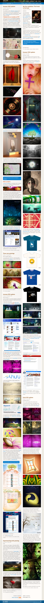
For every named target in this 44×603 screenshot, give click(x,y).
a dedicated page (14, 459)
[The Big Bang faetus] (32, 170)
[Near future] (12, 403)
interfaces (12, 250)
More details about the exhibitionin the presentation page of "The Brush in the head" (31, 42)
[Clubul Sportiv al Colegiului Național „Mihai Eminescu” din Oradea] (32, 389)
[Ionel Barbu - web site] (32, 352)
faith (25, 393)
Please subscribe (15, 597)
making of (32, 1)
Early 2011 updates (28, 397)
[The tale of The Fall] (32, 144)
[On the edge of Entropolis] (32, 227)
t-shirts (39, 393)
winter (37, 587)
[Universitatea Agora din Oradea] (12, 246)
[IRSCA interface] (12, 350)
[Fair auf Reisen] (12, 487)
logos (13, 536)
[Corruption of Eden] (12, 288)
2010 (15, 302)
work (23, 1)
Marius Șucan (5, 1)
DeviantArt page (27, 34)
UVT (38, 37)
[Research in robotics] (12, 413)
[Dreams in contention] (12, 190)
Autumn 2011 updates (9, 294)
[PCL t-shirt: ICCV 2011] (32, 302)
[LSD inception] (12, 448)
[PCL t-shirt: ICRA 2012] (32, 250)
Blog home (12, 3)
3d (6, 250)
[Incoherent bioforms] (32, 484)
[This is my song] (12, 115)
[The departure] (32, 507)
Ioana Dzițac (15, 358)
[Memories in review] (32, 157)
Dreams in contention (7, 183)
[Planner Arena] (32, 370)
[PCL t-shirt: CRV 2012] (32, 285)
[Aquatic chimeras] (32, 212)
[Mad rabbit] (12, 436)
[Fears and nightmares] (12, 276)
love (9, 592)
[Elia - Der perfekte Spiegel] (12, 225)
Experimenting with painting (11, 540)
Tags (40, 3)
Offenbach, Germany (14, 10)
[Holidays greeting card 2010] (32, 533)
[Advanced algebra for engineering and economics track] (32, 433)
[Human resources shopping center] (32, 203)
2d (5, 250)
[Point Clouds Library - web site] (12, 318)
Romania (16, 227)
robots (37, 393)
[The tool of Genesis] (12, 157)
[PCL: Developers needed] (32, 310)
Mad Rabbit (19, 415)
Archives (37, 3)
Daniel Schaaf (8, 14)
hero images (28, 393)
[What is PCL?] (32, 317)
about (39, 1)
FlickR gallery (37, 33)
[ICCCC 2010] (12, 333)
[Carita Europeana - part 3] (12, 59)
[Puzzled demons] (32, 579)
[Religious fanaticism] (32, 94)
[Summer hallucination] (32, 473)
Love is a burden (13, 574)
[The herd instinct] (12, 96)
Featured (29, 3)
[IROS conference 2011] (12, 393)
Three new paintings (8, 253)
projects (27, 1)
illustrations (10, 536)
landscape (7, 592)
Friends (23, 3)
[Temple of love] (12, 85)
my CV (9, 535)
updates (18, 250)
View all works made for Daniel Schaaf (11, 462)
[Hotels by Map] (12, 510)
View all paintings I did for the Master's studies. (11, 178)
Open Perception (36, 229)
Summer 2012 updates (29, 52)
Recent (33, 3)
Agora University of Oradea (8, 227)
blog (21, 1)
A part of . (5, 602)
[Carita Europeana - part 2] (12, 48)
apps (36, 1)
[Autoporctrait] (32, 194)
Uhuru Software (6, 359)
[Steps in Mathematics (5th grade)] (32, 447)
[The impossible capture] (12, 128)
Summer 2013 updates (9, 6)
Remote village (16, 551)
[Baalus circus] (12, 427)
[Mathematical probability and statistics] (32, 420)
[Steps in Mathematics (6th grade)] (12, 372)
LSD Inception (7, 417)
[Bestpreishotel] (12, 532)
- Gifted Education (16, 303)
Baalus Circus (14, 415)
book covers (8, 250)
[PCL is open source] (32, 325)
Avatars (26, 3)
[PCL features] (32, 333)
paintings (15, 250)
